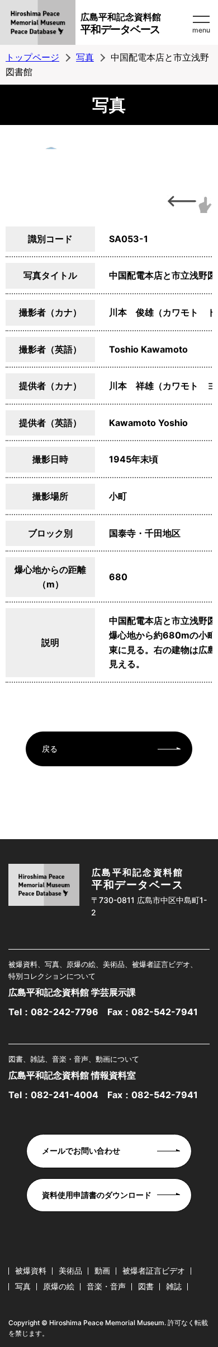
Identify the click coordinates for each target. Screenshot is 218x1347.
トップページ (32, 57)
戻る (50, 748)
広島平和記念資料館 (120, 23)
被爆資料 (30, 1270)
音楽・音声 (106, 1286)
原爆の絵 (58, 1286)
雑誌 (174, 1286)
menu (201, 30)
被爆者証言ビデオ (153, 1270)
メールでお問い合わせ (81, 1150)
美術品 (70, 1270)
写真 (85, 57)
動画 (102, 1270)
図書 (146, 1286)
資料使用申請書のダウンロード (96, 1195)
